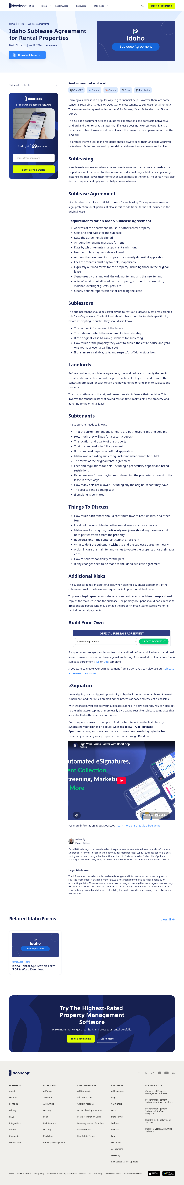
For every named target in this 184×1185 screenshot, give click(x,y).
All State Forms (84, 1097)
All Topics (47, 1091)
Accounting (48, 1104)
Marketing (48, 1136)
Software (47, 1097)
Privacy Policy (38, 1173)
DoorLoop (15, 1085)
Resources (117, 1085)
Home (12, 23)
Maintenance (49, 1123)
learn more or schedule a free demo (139, 825)
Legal (45, 1117)
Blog (31, 5)
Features (13, 1097)
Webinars (115, 1123)
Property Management (54, 1142)
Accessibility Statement (133, 1173)
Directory (115, 1155)
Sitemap (82, 1173)
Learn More (107, 1038)
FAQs (11, 1117)
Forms (21, 23)
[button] (46, 5)
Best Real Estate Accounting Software (158, 1130)
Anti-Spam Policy (95, 1173)
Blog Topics (49, 1085)
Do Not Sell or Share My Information (61, 1173)
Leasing (47, 1110)
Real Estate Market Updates (124, 1162)
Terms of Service (24, 1173)
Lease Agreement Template (90, 1123)
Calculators (116, 1104)
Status (11, 1173)
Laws (113, 1136)
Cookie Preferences (113, 1173)
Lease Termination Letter (89, 1117)
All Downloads (84, 1091)
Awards (12, 1129)
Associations (117, 1149)
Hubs (113, 1110)
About (12, 1091)
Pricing (12, 1110)
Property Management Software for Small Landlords (159, 1101)
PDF (97, 661)
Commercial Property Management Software (156, 1092)
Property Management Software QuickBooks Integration (156, 1111)
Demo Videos (15, 1142)
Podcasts (115, 1129)
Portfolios (13, 1104)
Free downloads (86, 1085)
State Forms (117, 1117)
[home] (17, 5)
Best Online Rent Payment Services (157, 1121)
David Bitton (16, 45)
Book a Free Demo (161, 5)
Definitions (116, 1142)
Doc (105, 661)
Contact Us (14, 1136)
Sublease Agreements (38, 23)
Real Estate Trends (86, 1136)
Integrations (15, 1123)
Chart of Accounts (85, 1104)
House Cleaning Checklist (89, 1110)
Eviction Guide (84, 1129)
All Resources (117, 1091)
